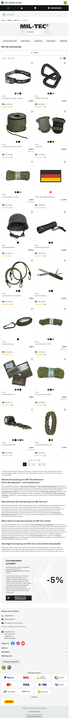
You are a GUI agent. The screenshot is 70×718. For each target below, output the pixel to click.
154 (45, 256)
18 (11, 106)
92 (11, 455)
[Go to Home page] (12, 2)
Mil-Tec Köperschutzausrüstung (47, 486)
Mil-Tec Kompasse (36, 535)
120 (45, 405)
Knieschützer (39, 146)
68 (11, 157)
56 (11, 304)
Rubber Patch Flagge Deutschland (45, 197)
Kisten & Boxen (25, 41)
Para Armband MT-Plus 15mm (43, 444)
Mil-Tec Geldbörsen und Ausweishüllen (42, 524)
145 (45, 304)
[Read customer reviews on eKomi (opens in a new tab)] (65, 2)
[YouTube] (23, 643)
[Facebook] (13, 643)
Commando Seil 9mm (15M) (43, 394)
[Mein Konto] (22, 8)
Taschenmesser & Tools (10, 41)
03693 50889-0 (9, 616)
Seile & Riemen (51, 41)
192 (45, 354)
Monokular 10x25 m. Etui (42, 247)
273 (45, 455)
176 (45, 106)
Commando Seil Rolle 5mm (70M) (12, 146)
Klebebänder (63, 41)
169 (12, 405)
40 (44, 207)
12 (39, 464)
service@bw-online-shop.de (13, 623)
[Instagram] (18, 643)
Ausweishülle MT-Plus (8, 394)
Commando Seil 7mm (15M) (10, 197)
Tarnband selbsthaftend (9, 444)
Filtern (36, 52)
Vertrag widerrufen (11, 662)
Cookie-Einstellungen (34, 711)
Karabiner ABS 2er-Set (41, 98)
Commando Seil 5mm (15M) (43, 344)
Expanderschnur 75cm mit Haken (11, 295)
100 (45, 157)
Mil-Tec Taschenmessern (28, 486)
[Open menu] (8, 8)
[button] (34, 648)
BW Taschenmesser (41, 295)
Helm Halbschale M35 (8, 247)
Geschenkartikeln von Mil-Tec (9, 491)
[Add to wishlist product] (32, 63)
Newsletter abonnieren (20, 598)
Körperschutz (38, 41)
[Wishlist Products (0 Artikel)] (35, 8)
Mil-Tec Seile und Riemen (48, 491)
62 (11, 207)
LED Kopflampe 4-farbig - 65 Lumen (12, 98)
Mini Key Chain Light (8, 344)
